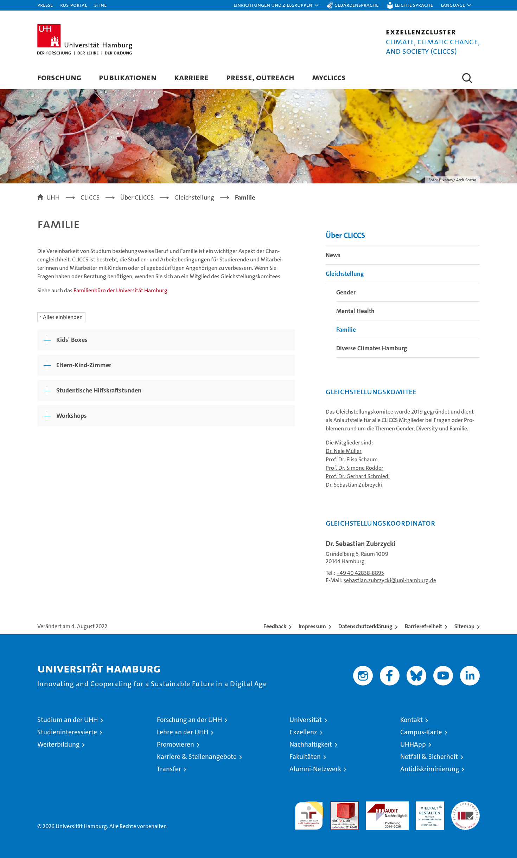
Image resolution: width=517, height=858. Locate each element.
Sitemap (464, 626)
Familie (346, 329)
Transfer (169, 769)
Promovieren (175, 744)
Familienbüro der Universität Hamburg (120, 290)
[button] (276, 5)
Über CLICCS (345, 235)
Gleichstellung (345, 274)
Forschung (59, 77)
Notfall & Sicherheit (429, 756)
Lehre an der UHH (182, 732)
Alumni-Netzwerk (315, 769)
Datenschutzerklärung (365, 626)
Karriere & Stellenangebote (197, 756)
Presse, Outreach (260, 77)
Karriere (191, 77)
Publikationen (128, 77)
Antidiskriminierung (429, 769)
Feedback (274, 626)
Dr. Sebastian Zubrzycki (354, 484)
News (333, 255)
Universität (305, 719)
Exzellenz (303, 732)
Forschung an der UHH (189, 719)
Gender (346, 292)
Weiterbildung (58, 744)
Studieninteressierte (67, 732)
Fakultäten (305, 756)
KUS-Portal (73, 4)
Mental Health (355, 311)
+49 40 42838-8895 (360, 573)
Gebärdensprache (356, 4)
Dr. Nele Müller (344, 451)
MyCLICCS (329, 77)
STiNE (100, 4)
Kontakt (411, 719)
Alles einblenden (63, 317)
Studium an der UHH (67, 719)
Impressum (312, 626)
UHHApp (413, 744)
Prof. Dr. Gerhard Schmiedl (358, 476)
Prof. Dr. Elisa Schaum (352, 459)
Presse (45, 4)
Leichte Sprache (414, 4)
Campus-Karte (421, 732)
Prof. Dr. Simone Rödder (354, 468)
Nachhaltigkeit (310, 744)
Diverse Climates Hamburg (371, 348)
